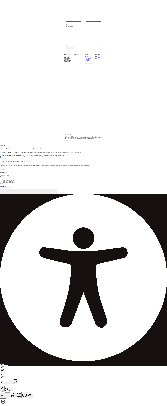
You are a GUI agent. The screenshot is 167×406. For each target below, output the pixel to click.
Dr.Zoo (96, 58)
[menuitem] (88, 2)
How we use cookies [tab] (2, 145)
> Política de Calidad (87, 60)
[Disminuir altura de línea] (1, 377)
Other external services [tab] (3, 163)
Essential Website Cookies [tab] (3, 149)
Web (77, 34)
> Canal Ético (86, 57)
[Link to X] (101, 134)
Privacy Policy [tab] (2, 183)
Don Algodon (96, 56)
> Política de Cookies (87, 59)
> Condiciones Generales (88, 58)
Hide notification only (7, 187)
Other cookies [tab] (2, 177)
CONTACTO (76, 56)
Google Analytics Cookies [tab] (3, 158)
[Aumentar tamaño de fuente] (1, 364)
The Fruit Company (97, 57)
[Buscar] (102, 2)
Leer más (67, 140)
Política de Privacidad (3, 186)
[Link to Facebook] (100, 134)
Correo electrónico (79, 31)
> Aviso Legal (86, 55)
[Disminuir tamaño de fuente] (1, 367)
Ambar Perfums (97, 55)
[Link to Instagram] (102, 134)
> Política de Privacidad (88, 56)
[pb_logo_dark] (66, 2)
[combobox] (28, 191)
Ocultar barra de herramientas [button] (4, 365)
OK (64, 140)
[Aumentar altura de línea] (1, 374)
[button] (57, 192)
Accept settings (2, 187)
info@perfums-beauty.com (77, 58)
